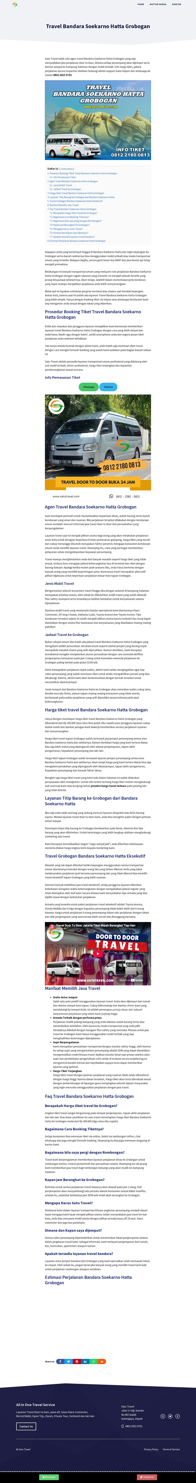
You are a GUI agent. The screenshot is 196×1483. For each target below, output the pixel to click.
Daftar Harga (158, 4)
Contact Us (26, 1426)
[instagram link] (163, 1416)
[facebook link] (177, 1416)
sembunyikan (67, 168)
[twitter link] (170, 1416)
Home (141, 4)
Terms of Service (171, 1449)
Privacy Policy (151, 1449)
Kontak (176, 4)
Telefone (108, 387)
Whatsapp (88, 387)
